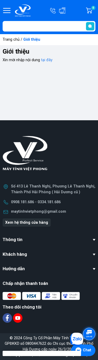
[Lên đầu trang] (90, 319)
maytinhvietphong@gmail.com (38, 211)
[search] (90, 26)
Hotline (53, 10)
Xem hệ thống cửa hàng (26, 222)
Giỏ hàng (94, 10)
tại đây (47, 60)
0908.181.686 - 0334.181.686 (36, 202)
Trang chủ (11, 39)
